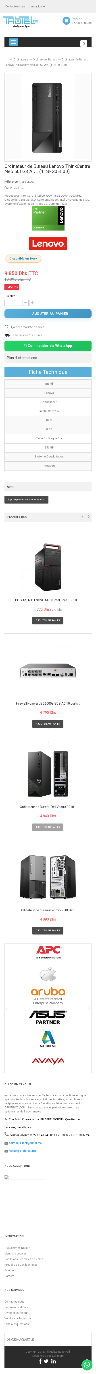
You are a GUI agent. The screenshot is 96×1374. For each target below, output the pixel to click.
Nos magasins (21, 1339)
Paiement (10, 1270)
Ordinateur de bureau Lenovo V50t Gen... (48, 910)
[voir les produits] (48, 954)
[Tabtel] (26, 21)
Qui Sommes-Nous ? (16, 1248)
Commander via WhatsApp (49, 346)
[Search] (83, 43)
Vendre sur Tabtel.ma (17, 1318)
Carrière (9, 1276)
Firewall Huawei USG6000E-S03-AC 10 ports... (48, 703)
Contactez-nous (15, 6)
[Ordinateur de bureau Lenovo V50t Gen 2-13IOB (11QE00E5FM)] (48, 877)
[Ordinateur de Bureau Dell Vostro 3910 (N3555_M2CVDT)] (48, 774)
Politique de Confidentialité (21, 1264)
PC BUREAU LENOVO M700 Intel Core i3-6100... (48, 600)
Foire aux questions (16, 1324)
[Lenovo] (48, 243)
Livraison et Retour (16, 1312)
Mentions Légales (15, 1253)
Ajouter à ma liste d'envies (27, 327)
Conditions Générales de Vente (23, 1259)
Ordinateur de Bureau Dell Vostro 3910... (48, 807)
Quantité (9, 296)
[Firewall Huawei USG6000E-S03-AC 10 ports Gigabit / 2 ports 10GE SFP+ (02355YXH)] (48, 670)
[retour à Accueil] (6, 57)
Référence (11, 181)
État (6, 188)
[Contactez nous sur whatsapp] (87, 1365)
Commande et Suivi (16, 1307)
